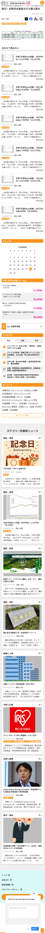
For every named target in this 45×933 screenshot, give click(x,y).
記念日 (6, 475)
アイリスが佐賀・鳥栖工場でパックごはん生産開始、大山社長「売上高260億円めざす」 (23, 354)
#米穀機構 (6, 403)
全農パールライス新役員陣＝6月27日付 (18, 684)
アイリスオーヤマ (9, 741)
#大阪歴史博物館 (8, 396)
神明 (5, 798)
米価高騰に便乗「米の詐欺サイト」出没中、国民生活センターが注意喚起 (22, 847)
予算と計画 (19, 739)
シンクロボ (27, 741)
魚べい (10, 798)
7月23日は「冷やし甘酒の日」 (15, 468)
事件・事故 (19, 851)
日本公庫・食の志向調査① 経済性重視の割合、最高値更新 (24, 362)
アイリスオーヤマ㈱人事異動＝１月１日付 (19, 735)
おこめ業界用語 (13, 326)
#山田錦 (5, 409)
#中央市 (38, 406)
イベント (18, 472)
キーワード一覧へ (22, 415)
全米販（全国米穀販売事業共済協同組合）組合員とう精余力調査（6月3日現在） (23, 376)
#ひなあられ (33, 403)
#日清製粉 (14, 409)
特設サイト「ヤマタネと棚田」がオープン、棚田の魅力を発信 (22, 580)
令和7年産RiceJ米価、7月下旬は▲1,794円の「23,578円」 (29, 118)
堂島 (8, 24)
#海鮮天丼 (6, 390)
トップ (4, 875)
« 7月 (9, 247)
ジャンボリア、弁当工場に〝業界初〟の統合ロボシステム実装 (24, 347)
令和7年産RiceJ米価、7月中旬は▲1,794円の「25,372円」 (29, 149)
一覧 (38, 438)
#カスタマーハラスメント (12, 400)
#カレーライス (17, 390)
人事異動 (19, 741)
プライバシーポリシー (10, 889)
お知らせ (5, 880)
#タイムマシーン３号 (22, 393)
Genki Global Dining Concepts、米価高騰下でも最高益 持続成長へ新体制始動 (22, 790)
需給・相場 (5, 19)
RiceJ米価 (5, 67)
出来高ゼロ (14, 24)
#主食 (31, 406)
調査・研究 (20, 636)
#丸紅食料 (23, 403)
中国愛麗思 (36, 741)
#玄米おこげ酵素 (31, 390)
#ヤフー (14, 403)
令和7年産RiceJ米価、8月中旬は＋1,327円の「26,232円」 (29, 57)
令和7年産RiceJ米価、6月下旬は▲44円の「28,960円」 (29, 209)
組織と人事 (19, 687)
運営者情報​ (6, 884)
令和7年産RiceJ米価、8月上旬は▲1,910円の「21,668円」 (29, 88)
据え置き (23, 24)
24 (14, 269)
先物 (3, 24)
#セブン (20, 396)
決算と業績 (19, 795)
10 (14, 261)
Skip (28, 928)
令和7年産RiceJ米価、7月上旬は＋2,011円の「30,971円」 (29, 179)
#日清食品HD (7, 393)
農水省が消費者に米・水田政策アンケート (19, 632)
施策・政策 (20, 585)
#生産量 (27, 396)
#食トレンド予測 (30, 400)
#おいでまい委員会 (9, 406)
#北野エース (23, 406)
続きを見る (39, 79)
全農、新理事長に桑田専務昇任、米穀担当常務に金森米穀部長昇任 (23, 369)
